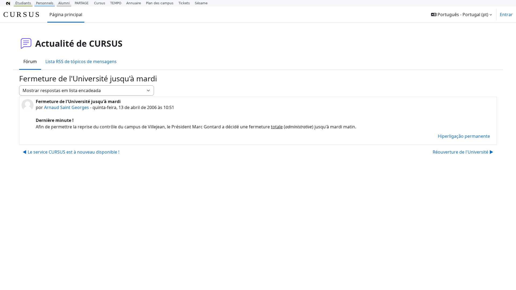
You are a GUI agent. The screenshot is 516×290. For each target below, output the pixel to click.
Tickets (184, 3)
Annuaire (133, 3)
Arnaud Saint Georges (66, 107)
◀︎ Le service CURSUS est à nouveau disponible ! (71, 152)
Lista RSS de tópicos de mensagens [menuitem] (81, 61)
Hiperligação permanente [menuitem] (464, 136)
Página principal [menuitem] (65, 14)
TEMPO (115, 3)
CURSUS (22, 14)
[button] (461, 14)
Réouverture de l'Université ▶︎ (463, 152)
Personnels (44, 3)
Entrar (506, 14)
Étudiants (23, 3)
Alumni (64, 3)
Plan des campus (159, 3)
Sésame (201, 3)
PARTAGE (82, 3)
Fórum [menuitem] (30, 61)
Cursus (99, 3)
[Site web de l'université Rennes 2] (8, 3)
